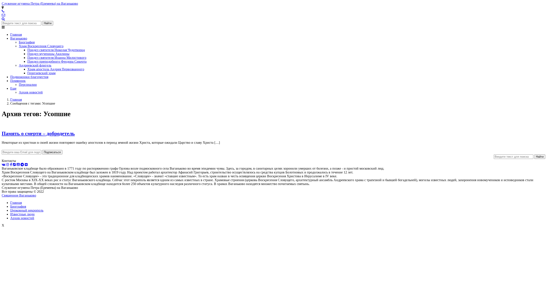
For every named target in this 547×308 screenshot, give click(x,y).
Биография (18, 206)
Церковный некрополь (26, 210)
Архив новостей (22, 218)
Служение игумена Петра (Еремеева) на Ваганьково (40, 3)
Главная (16, 202)
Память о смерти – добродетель (38, 133)
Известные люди (22, 214)
